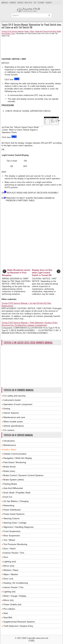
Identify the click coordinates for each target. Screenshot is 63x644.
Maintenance (9, 445)
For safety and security (14, 395)
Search (49, 2)
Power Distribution (12, 509)
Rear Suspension (11, 535)
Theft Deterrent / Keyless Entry (18, 626)
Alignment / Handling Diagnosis (18, 527)
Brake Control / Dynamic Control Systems (23, 475)
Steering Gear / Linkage (14, 522)
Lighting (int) (9, 591)
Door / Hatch (9, 548)
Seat (5, 613)
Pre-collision (9, 609)
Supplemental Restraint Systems (19, 621)
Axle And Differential (13, 488)
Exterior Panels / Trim (13, 553)
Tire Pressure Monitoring (15, 544)
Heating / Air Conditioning (15, 583)
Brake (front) (9, 466)
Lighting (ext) (9, 561)
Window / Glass (10, 570)
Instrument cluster (12, 400)
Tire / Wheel (9, 540)
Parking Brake (10, 484)
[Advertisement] (31, 47)
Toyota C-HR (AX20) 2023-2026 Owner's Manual (28, 342)
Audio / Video (29, 31)
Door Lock (8, 578)
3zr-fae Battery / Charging (15, 501)
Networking (8, 505)
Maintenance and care (14, 417)
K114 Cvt (7, 497)
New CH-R (28, 2)
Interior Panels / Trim (13, 587)
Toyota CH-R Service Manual (12, 31)
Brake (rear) (9, 471)
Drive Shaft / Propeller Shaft (16, 492)
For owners (8, 430)
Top (35, 2)
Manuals (4, 2)
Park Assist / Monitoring (14, 462)
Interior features (11, 413)
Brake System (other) (13, 479)
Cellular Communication (14, 454)
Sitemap (41, 2)
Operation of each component (17, 404)
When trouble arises (13, 421)
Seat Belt (7, 617)
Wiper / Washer (10, 574)
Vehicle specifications (13, 426)
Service (20, 2)
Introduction (9, 441)
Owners (13, 2)
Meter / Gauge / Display (14, 596)
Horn (5, 557)
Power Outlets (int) (12, 604)
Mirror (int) (8, 600)
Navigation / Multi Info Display (17, 458)
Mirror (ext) (8, 566)
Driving (6, 408)
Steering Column (11, 518)
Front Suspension (11, 531)
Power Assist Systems (13, 514)
